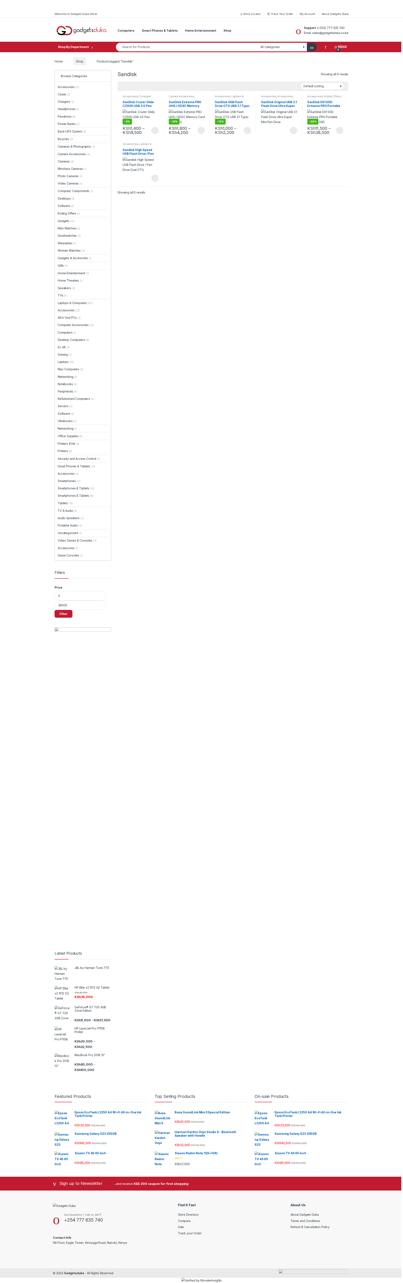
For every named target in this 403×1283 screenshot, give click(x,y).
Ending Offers (332, 96)
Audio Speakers (71, 518)
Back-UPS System (72, 131)
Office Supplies (70, 436)
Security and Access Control (79, 458)
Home (59, 61)
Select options (154, 130)
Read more (155, 178)
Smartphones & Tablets (76, 488)
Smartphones (69, 481)
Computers (126, 30)
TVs (62, 295)
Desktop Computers (73, 340)
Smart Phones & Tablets (160, 30)
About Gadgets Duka (335, 14)
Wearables (67, 243)
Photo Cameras (70, 176)
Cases (64, 94)
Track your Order (190, 1233)
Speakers (66, 288)
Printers (65, 451)
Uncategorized (70, 533)
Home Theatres (70, 280)
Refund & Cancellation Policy (310, 1227)
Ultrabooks (67, 421)
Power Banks (69, 124)
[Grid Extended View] (129, 86)
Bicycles (65, 139)
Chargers (66, 101)
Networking (67, 376)
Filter (63, 614)
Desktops (66, 198)
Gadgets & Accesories (75, 258)
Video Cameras (70, 183)
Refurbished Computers (76, 398)
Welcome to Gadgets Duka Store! (76, 14)
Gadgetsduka (74, 1273)
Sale (181, 1227)
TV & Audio (67, 510)
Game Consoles (70, 555)
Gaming (65, 354)
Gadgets (66, 221)
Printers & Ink (69, 443)
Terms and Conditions (305, 1221)
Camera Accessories (181, 96)
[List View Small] (141, 86)
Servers (65, 406)
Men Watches (69, 228)
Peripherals (67, 391)
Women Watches (71, 250)
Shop (227, 30)
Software (66, 206)
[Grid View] (123, 86)
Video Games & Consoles (77, 540)
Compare (184, 1221)
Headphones (68, 109)
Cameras (66, 161)
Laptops (66, 362)
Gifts (63, 265)
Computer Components (75, 191)
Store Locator (252, 14)
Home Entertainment (200, 30)
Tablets (65, 503)
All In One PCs (69, 317)
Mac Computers (70, 369)
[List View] (135, 86)
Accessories (130, 96)
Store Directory (188, 1214)
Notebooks (67, 384)
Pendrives (67, 116)
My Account (307, 14)
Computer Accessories (137, 98)
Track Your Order (282, 14)
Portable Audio (70, 525)
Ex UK (64, 347)
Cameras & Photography (76, 146)
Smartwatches (69, 235)
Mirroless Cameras (72, 168)
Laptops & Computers (75, 303)
